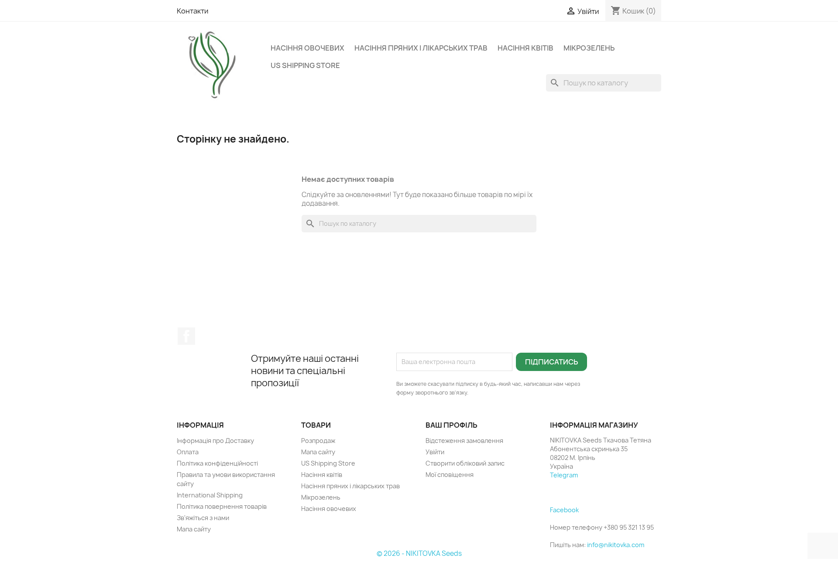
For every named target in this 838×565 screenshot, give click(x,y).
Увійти (435, 452)
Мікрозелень (589, 48)
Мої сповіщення (450, 474)
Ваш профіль (451, 425)
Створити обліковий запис (465, 463)
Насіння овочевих (307, 48)
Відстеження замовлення (464, 440)
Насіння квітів (525, 48)
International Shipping (210, 495)
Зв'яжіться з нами (203, 518)
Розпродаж (318, 440)
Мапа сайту (194, 529)
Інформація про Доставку (215, 440)
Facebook (186, 336)
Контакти (192, 11)
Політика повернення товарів (222, 506)
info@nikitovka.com (615, 545)
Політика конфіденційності (217, 463)
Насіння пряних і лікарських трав (421, 48)
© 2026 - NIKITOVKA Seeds (419, 553)
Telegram (564, 475)
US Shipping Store (305, 65)
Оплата (188, 452)
